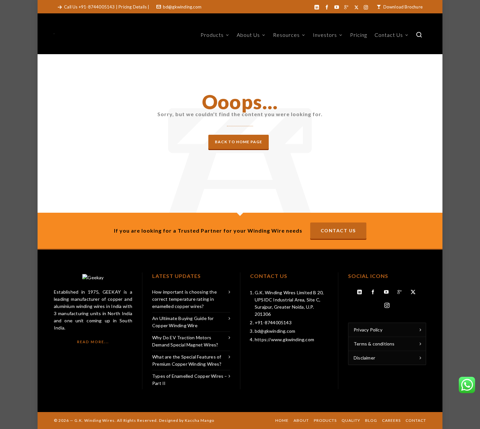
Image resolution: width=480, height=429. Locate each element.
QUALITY (351, 420)
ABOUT (301, 420)
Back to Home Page (238, 141)
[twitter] (357, 7)
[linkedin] (317, 7)
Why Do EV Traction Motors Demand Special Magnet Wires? (185, 341)
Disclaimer (364, 357)
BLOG (371, 420)
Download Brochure (403, 6)
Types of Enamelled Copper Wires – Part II (189, 379)
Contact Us (338, 230)
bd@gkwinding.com (182, 6)
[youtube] (337, 7)
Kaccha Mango (199, 420)
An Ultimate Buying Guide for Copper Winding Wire (183, 321)
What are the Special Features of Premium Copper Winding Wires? (186, 360)
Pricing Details (133, 6)
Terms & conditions (374, 343)
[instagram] (367, 7)
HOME (282, 420)
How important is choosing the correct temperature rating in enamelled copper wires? (184, 299)
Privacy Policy (368, 329)
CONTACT (416, 420)
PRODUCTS (325, 420)
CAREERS (391, 420)
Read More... (93, 342)
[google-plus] (347, 7)
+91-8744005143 (97, 6)
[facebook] (328, 7)
